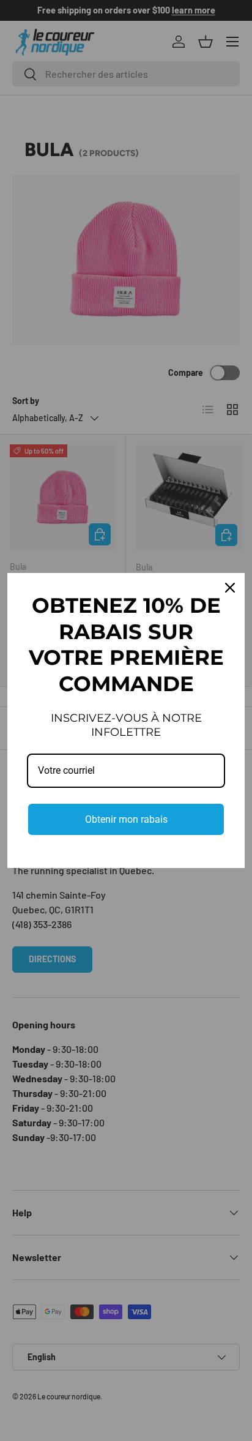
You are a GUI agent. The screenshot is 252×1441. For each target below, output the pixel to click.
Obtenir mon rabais (126, 819)
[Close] (230, 587)
